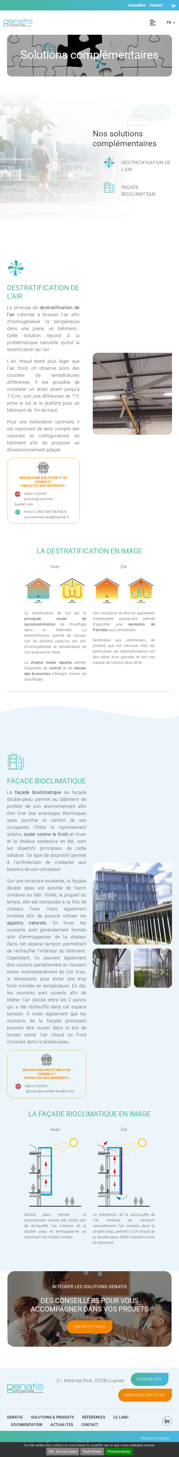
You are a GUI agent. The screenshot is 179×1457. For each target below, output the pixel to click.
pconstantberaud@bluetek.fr (46, 517)
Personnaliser (119, 1452)
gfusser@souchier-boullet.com (50, 1091)
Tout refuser (92, 1452)
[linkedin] (167, 1421)
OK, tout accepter (62, 1452)
